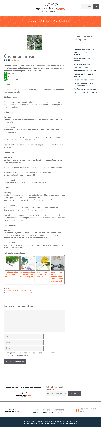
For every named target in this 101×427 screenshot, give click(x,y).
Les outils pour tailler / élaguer (86, 92)
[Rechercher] (96, 6)
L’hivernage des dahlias (83, 64)
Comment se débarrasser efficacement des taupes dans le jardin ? (86, 52)
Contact (46, 410)
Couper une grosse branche (85, 80)
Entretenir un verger (81, 67)
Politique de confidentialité (53, 412)
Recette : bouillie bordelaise (85, 71)
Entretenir (46, 21)
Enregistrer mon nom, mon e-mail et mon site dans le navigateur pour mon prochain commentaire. (33, 354)
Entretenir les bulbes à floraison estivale (18, 290)
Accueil (34, 21)
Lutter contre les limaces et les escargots (19, 293)
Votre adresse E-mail (54, 388)
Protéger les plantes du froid (85, 89)
